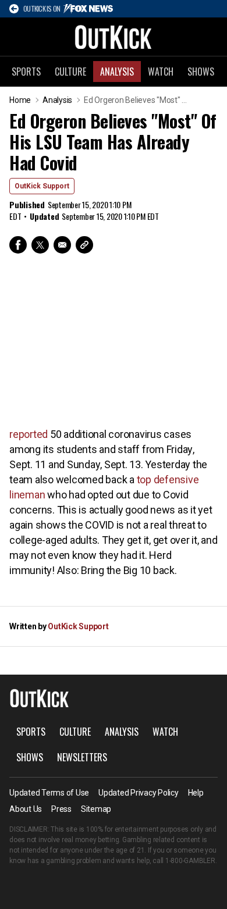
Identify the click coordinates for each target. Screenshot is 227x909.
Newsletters (82, 757)
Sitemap (96, 809)
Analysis (117, 72)
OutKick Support (42, 186)
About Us (25, 809)
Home (20, 100)
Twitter (40, 245)
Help (196, 792)
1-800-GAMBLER (190, 861)
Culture (70, 72)
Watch (160, 72)
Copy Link (84, 245)
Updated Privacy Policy (138, 792)
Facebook (18, 245)
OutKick (113, 36)
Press (61, 809)
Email (62, 245)
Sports (26, 72)
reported (28, 434)
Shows (200, 72)
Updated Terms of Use (49, 792)
